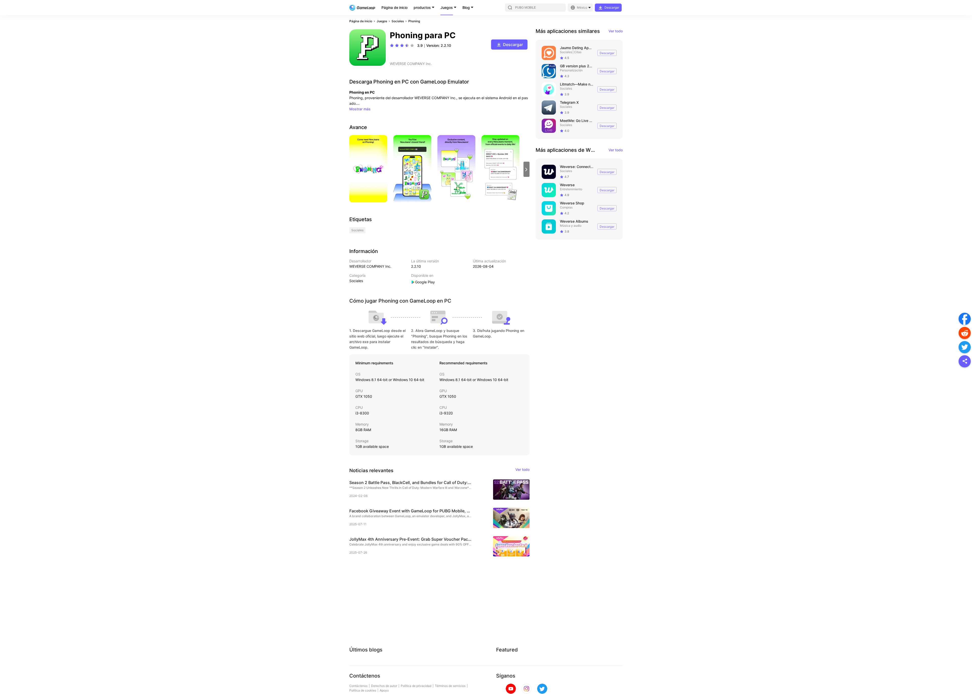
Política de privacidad (416, 686)
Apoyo (384, 690)
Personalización (571, 70)
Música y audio (570, 225)
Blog (466, 7)
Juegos (446, 7)
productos (422, 7)
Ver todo (616, 31)
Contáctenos (358, 686)
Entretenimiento (571, 189)
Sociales (398, 21)
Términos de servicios (450, 686)
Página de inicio (394, 7)
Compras (566, 207)
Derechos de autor (384, 686)
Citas (577, 52)
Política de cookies (362, 690)
